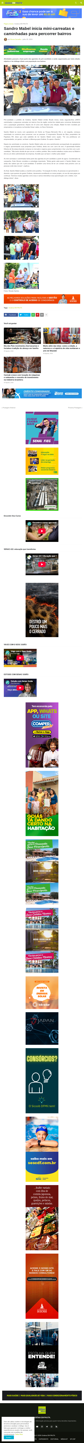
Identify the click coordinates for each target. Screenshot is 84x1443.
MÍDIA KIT (64, 1439)
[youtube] (37, 1426)
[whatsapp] (51, 1426)
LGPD (34, 1439)
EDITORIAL (55, 1439)
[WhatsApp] (33, 315)
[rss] (56, 1426)
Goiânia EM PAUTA (21, 24)
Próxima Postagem (74, 408)
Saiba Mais (19, 1434)
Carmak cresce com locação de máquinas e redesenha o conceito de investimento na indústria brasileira (22, 377)
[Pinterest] (37, 315)
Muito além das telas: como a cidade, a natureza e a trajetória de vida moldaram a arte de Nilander (61, 348)
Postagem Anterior (9, 408)
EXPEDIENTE (43, 1439)
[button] (2, 3)
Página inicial (8, 24)
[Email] (42, 315)
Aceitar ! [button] (9, 1437)
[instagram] (42, 1426)
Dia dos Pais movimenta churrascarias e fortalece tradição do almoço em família (21, 347)
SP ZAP (72, 1439)
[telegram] (47, 1426)
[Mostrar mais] (46, 315)
